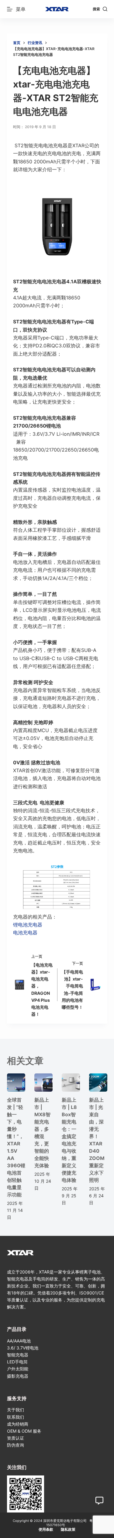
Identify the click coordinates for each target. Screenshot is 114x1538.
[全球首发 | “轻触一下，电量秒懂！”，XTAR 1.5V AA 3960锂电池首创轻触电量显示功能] (16, 1082)
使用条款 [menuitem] (46, 1529)
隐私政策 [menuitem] (68, 1529)
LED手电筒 (17, 1361)
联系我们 (15, 1417)
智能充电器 (17, 1354)
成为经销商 (17, 1424)
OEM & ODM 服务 (24, 1431)
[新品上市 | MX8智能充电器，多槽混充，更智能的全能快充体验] (43, 1082)
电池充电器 (25, 932)
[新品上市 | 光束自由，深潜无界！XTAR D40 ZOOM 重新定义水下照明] (98, 1082)
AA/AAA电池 (19, 1340)
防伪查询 (15, 1445)
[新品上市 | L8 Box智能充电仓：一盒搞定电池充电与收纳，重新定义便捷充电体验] (71, 1082)
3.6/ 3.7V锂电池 (22, 1347)
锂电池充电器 (27, 925)
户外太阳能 (17, 1368)
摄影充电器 (17, 1376)
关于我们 (15, 1409)
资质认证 (15, 1438)
